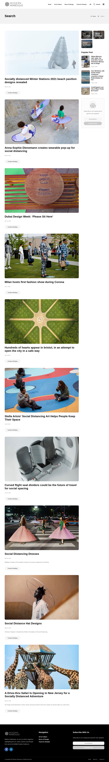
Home (49, 4)
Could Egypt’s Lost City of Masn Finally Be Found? (97, 88)
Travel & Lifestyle (82, 4)
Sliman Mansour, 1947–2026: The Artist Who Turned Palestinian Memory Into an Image (97, 60)
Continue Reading (12, 92)
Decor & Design (69, 4)
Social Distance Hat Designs (23, 623)
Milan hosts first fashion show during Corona (34, 282)
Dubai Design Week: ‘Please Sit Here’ (29, 216)
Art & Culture (58, 4)
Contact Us (101, 759)
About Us (95, 759)
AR (90, 4)
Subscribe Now (92, 123)
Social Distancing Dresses (22, 553)
